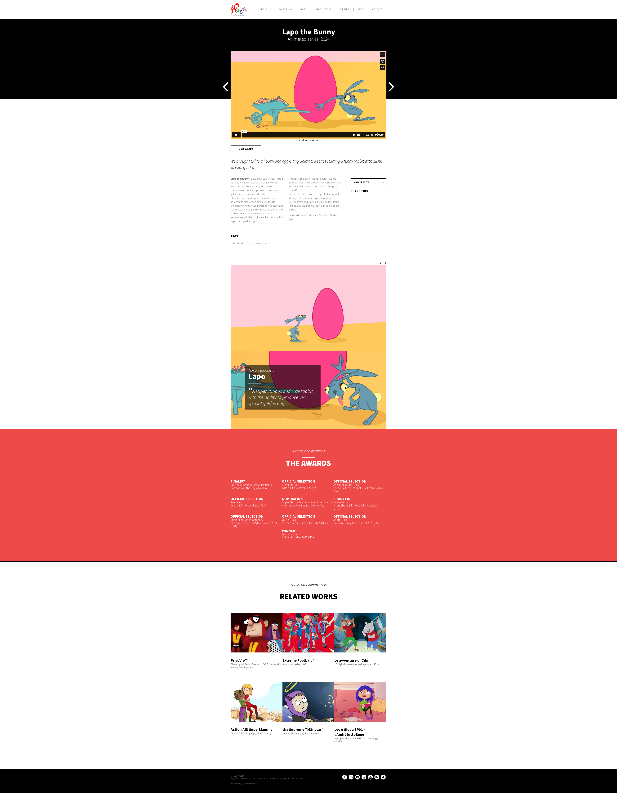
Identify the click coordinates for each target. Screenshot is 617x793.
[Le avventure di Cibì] (360, 656)
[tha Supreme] (308, 725)
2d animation (239, 243)
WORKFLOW (285, 9)
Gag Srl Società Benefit (248, 783)
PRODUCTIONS (323, 9)
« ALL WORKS (246, 149)
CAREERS (344, 9)
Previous (380, 262)
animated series (260, 243)
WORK (303, 9)
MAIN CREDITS (361, 182)
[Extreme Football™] (308, 656)
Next (385, 262)
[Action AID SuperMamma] (256, 725)
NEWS (361, 9)
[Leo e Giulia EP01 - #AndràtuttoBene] (360, 725)
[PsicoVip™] (256, 656)
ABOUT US (265, 9)
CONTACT (377, 9)
